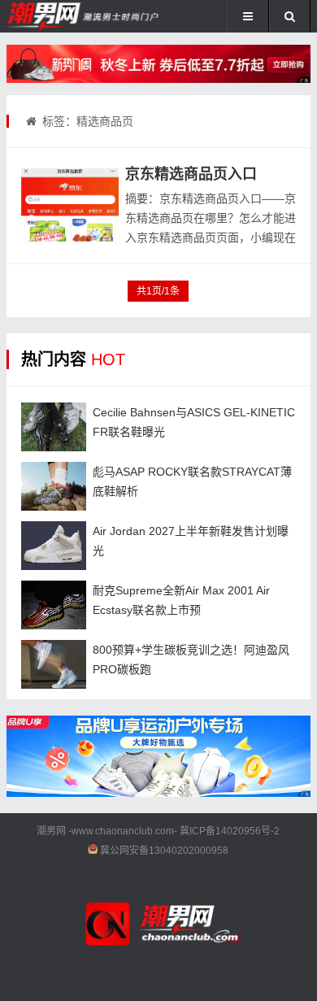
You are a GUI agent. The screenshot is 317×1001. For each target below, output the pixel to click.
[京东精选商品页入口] (70, 205)
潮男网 (51, 831)
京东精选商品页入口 (191, 174)
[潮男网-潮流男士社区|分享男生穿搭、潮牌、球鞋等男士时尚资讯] (61, 16)
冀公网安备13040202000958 (164, 850)
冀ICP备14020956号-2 (230, 831)
